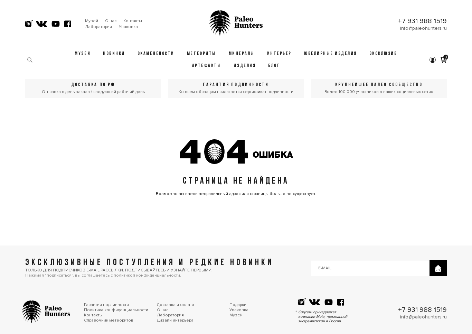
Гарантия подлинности (106, 304)
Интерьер (279, 53)
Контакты (132, 21)
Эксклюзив (383, 53)
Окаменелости (156, 53)
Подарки (237, 304)
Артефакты (206, 65)
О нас (110, 21)
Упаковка (128, 26)
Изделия (245, 65)
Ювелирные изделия (330, 53)
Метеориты (201, 53)
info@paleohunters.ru (423, 28)
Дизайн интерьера (175, 320)
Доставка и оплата (175, 304)
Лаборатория (98, 26)
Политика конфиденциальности (116, 310)
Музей (91, 21)
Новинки (114, 53)
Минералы (242, 53)
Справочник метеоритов (108, 320)
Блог (274, 65)
